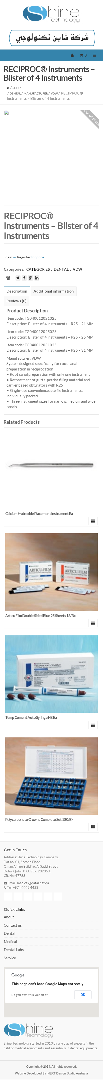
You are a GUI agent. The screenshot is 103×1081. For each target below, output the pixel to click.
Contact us (13, 925)
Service (10, 958)
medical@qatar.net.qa (33, 883)
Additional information (54, 291)
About (9, 917)
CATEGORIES (38, 269)
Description (16, 291)
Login (8, 257)
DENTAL (15, 93)
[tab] (17, 291)
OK (82, 995)
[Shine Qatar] (51, 14)
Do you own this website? (30, 995)
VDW (54, 93)
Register (23, 257)
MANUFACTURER (36, 93)
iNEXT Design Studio (61, 1073)
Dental (9, 933)
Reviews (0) (16, 301)
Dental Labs (14, 949)
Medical (10, 941)
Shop (16, 88)
